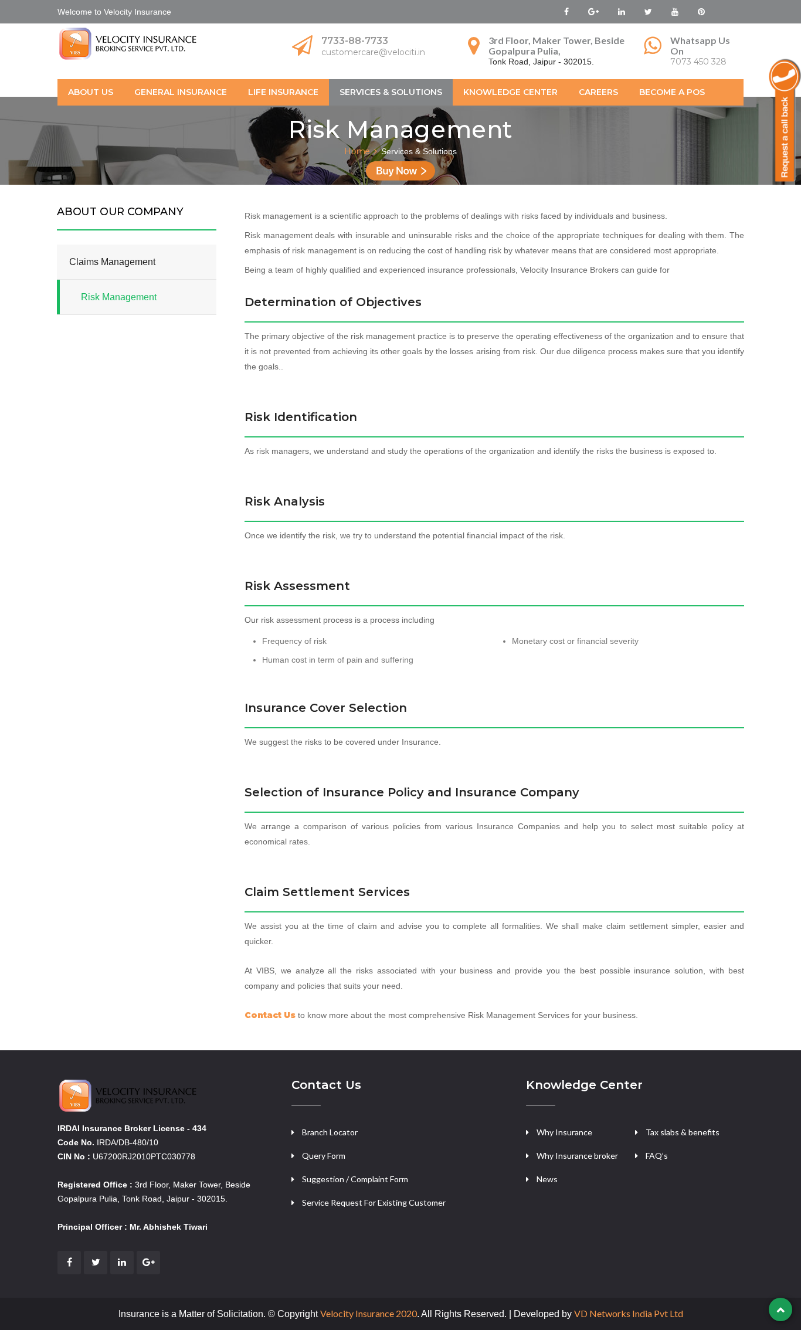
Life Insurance (283, 92)
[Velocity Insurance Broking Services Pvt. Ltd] (129, 1095)
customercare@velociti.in (373, 52)
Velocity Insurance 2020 (368, 1313)
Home (357, 151)
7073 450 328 (698, 61)
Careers (598, 92)
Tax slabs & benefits (682, 1132)
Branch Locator (330, 1132)
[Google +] (148, 1262)
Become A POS (672, 92)
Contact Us (270, 1015)
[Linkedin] (122, 1262)
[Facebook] (69, 1262)
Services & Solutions (391, 92)
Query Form (323, 1156)
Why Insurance (564, 1132)
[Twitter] (95, 1262)
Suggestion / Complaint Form (355, 1179)
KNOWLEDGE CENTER (510, 92)
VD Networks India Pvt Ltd (628, 1313)
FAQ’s (657, 1156)
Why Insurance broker (577, 1156)
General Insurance (180, 92)
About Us (90, 92)
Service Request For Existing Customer (374, 1202)
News (547, 1179)
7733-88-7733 (354, 40)
